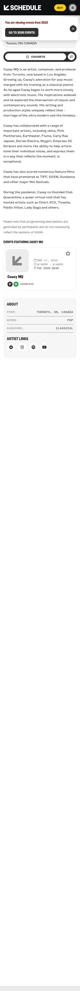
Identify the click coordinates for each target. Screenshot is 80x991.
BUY (60, 7)
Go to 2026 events (22, 32)
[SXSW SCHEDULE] (22, 7)
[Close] (73, 28)
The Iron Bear (48, 268)
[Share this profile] (71, 56)
